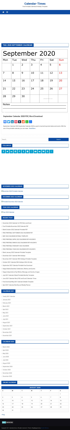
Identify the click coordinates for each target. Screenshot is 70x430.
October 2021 (7, 329)
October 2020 (7, 369)
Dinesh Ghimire (45, 428)
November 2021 (7, 332)
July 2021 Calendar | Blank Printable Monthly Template (18, 275)
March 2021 (6, 306)
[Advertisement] (35, 29)
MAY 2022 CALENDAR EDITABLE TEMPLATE (15, 236)
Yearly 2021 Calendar (9, 296)
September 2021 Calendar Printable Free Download (17, 265)
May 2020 (5, 353)
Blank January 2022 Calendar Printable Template (17, 252)
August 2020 (6, 363)
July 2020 (5, 360)
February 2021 (7, 303)
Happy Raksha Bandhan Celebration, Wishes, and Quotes (19, 268)
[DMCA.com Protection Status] (7, 422)
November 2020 (7, 373)
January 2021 (7, 299)
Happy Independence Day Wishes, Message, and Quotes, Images (21, 272)
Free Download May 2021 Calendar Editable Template (18, 281)
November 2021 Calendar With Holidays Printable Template (20, 259)
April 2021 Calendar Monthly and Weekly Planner (17, 285)
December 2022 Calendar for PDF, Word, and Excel (17, 223)
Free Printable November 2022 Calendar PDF (15, 226)
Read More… (32, 128)
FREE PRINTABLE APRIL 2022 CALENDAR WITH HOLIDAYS (19, 239)
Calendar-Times (35, 3)
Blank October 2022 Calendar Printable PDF (15, 229)
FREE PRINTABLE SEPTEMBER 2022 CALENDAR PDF (18, 233)
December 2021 (7, 335)
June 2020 (6, 356)
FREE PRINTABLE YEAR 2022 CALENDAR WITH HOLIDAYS (19, 249)
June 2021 (6, 316)
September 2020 (7, 366)
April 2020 (6, 350)
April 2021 (6, 309)
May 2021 (5, 312)
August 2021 (6, 322)
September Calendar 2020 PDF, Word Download (23, 116)
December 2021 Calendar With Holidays (14, 255)
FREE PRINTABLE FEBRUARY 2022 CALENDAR (16, 246)
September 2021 (7, 325)
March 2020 (6, 347)
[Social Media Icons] (3, 151)
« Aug (3, 414)
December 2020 (7, 376)
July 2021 (5, 319)
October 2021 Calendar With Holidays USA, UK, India (17, 262)
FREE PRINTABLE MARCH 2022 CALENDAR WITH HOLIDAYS (20, 242)
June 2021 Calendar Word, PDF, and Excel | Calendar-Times (19, 278)
